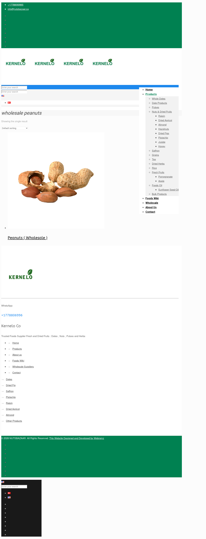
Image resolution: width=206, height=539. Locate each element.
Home (15, 342)
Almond (10, 414)
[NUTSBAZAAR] (59, 78)
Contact (16, 372)
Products (17, 348)
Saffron (10, 391)
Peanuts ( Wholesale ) (27, 238)
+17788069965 (15, 4)
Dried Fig (10, 385)
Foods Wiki (18, 360)
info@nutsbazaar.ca (18, 9)
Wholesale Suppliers (23, 366)
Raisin (9, 403)
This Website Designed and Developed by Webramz (76, 438)
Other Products (14, 420)
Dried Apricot (13, 409)
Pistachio (11, 397)
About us (17, 354)
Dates (9, 379)
